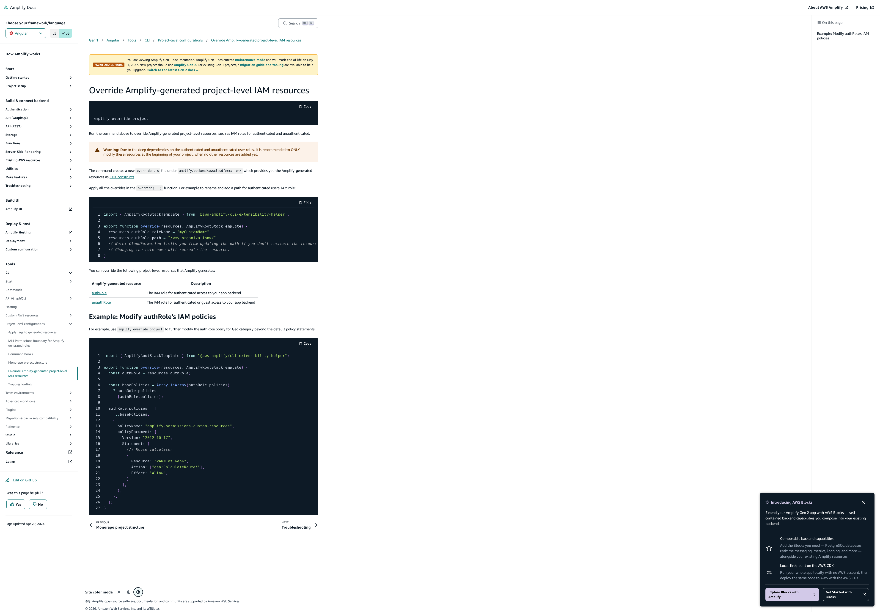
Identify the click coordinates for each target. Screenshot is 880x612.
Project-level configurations (180, 40)
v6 (67, 33)
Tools (132, 40)
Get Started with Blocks (839, 594)
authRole (99, 293)
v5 (54, 33)
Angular (21, 33)
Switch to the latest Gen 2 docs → (173, 70)
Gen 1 (93, 40)
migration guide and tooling (261, 65)
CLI (147, 40)
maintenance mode (250, 60)
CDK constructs (122, 177)
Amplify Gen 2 (185, 65)
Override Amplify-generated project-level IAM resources (256, 40)
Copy (309, 107)
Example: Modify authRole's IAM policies (152, 317)
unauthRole (101, 302)
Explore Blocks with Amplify (783, 594)
